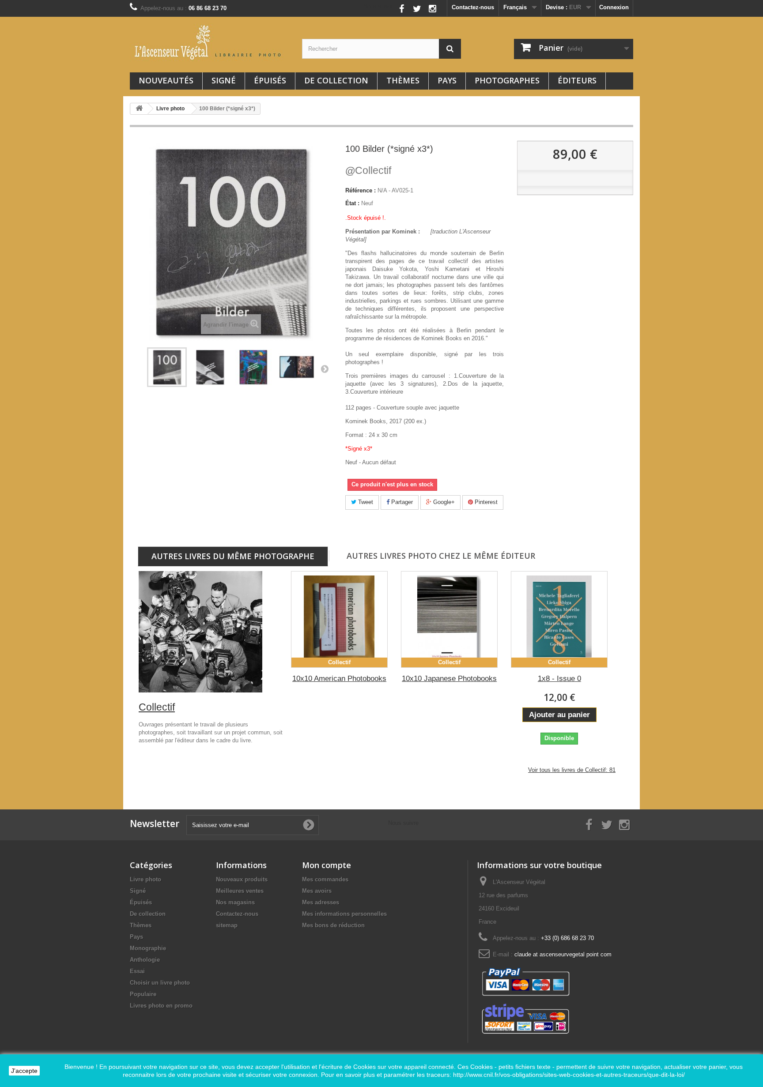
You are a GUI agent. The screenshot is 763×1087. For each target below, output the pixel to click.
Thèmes (402, 80)
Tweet (364, 502)
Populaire (143, 994)
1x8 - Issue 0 (559, 678)
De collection (336, 80)
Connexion (614, 7)
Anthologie (145, 959)
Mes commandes (325, 879)
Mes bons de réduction (333, 925)
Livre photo (145, 879)
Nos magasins (235, 902)
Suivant (324, 368)
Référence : (360, 190)
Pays (447, 80)
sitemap (227, 925)
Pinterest (485, 502)
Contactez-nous (473, 7)
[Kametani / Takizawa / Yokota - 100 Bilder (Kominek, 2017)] (167, 367)
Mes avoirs (317, 891)
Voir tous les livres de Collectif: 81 (572, 770)
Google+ (443, 502)
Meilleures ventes (240, 891)
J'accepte (24, 1070)
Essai (137, 971)
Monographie (148, 948)
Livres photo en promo (161, 1005)
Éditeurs (577, 80)
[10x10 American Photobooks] (339, 619)
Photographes (507, 80)
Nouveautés (166, 80)
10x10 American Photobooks (339, 678)
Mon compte (326, 865)
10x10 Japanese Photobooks (449, 678)
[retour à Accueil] (139, 108)
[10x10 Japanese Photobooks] (449, 619)
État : (352, 203)
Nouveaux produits (242, 879)
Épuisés (270, 80)
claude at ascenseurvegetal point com (563, 954)
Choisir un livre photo (160, 982)
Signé (224, 80)
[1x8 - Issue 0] (559, 619)
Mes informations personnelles (344, 913)
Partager (401, 502)
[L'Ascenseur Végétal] (209, 42)
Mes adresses (320, 902)
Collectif (368, 170)
